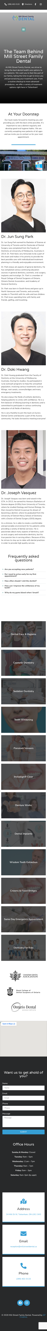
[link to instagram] (27, 1303)
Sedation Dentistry (23, 691)
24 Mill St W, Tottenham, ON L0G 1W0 (23, 1214)
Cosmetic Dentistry (23, 662)
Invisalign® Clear (23, 776)
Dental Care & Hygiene (23, 634)
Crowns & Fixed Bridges (23, 890)
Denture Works (23, 805)
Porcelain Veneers (24, 748)
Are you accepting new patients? (19, 569)
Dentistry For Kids (23, 947)
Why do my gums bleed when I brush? (22, 592)
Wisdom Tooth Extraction (23, 862)
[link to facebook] (20, 1303)
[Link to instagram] (41, 4)
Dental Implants (23, 833)
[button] (24, 29)
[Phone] (23, 1266)
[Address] (23, 1201)
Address (23, 1209)
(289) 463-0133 (23, 1279)
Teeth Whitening (23, 719)
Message (6, 1114)
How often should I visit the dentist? (21, 581)
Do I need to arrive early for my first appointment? (20, 575)
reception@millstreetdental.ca (23, 1246)
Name (5, 1083)
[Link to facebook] (35, 4)
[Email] (23, 1234)
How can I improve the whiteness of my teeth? (22, 587)
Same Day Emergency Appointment (23, 919)
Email (4, 1094)
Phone (5, 1104)
